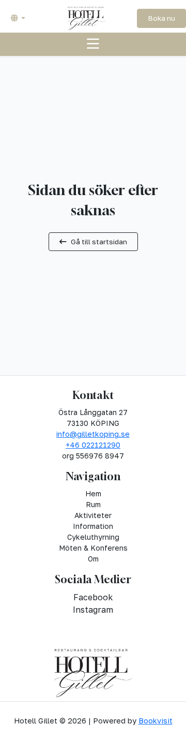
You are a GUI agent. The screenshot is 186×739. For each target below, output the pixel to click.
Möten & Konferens (93, 547)
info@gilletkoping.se (93, 434)
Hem (93, 493)
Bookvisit (155, 720)
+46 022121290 (93, 444)
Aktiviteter (93, 515)
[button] (18, 18)
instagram (93, 609)
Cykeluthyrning (93, 537)
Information (93, 526)
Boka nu (161, 18)
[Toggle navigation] (93, 44)
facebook (93, 597)
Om (93, 558)
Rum (93, 504)
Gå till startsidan (99, 242)
